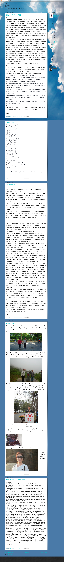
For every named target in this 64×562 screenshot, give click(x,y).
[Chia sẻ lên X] (26, 116)
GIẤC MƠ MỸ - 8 (11, 185)
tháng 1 (53, 52)
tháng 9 (53, 29)
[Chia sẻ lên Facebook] (27, 116)
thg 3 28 (53, 44)
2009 (51, 62)
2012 (51, 57)
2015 (51, 23)
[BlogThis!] (25, 116)
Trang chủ (26, 552)
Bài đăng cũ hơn (44, 552)
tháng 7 (53, 32)
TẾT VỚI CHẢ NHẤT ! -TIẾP (15, 480)
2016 (51, 21)
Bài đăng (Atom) (10, 554)
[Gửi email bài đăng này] (24, 116)
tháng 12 (53, 24)
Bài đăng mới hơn (9, 552)
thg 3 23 (53, 47)
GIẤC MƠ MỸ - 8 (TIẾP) (14, 15)
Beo (7, 5)
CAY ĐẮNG (10, 122)
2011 (51, 59)
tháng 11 (53, 26)
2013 (51, 56)
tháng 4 (53, 37)
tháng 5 (53, 35)
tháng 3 (53, 38)
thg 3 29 (53, 40)
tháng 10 (53, 27)
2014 (51, 54)
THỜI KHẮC (10, 323)
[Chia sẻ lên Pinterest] (28, 116)
